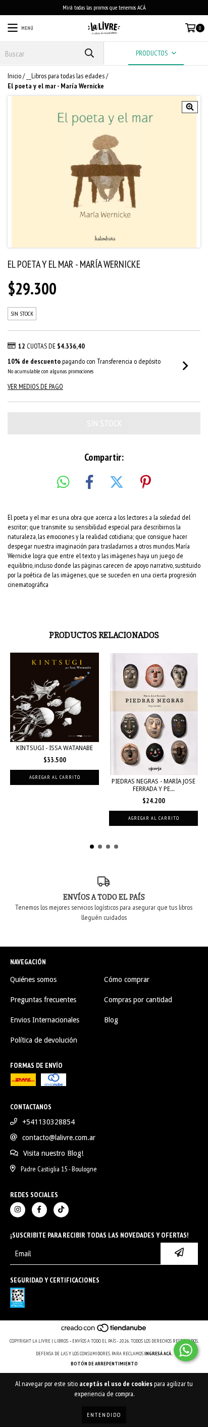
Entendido (104, 1414)
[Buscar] (89, 53)
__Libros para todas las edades (65, 75)
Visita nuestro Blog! (53, 1153)
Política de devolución (43, 1040)
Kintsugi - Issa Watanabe (54, 748)
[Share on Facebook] (89, 482)
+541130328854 (48, 1122)
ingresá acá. (158, 1353)
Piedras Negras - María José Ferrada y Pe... (153, 785)
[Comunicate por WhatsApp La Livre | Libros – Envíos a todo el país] (186, 1350)
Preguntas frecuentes (43, 1000)
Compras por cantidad (138, 1000)
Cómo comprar (126, 979)
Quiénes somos (33, 979)
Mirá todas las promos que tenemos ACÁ (104, 7)
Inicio (14, 75)
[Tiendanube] (104, 1330)
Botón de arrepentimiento (104, 1363)
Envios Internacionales (44, 1020)
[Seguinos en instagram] (17, 1209)
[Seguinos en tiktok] (61, 1209)
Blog (111, 1020)
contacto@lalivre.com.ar (58, 1138)
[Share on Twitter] (116, 482)
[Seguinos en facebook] (39, 1209)
